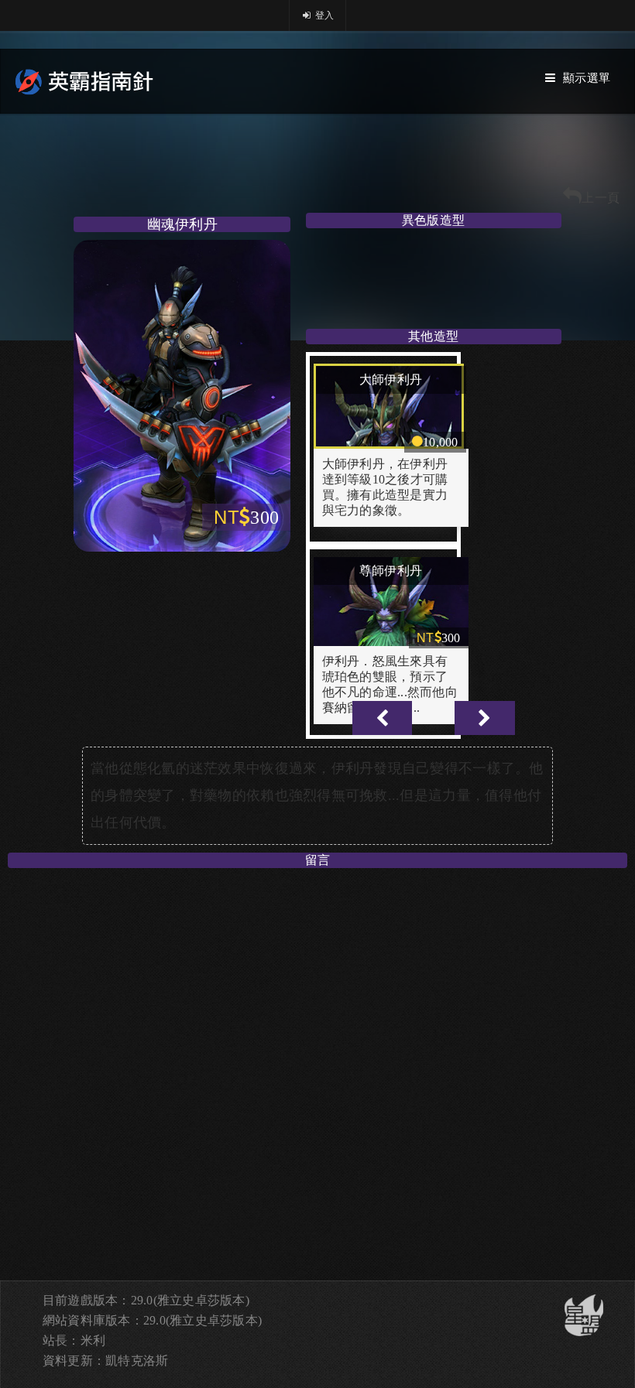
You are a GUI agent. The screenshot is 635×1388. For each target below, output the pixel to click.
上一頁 (601, 197)
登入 (324, 15)
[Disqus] (317, 1069)
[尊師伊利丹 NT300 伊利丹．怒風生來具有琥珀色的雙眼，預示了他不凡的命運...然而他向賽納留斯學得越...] (391, 555)
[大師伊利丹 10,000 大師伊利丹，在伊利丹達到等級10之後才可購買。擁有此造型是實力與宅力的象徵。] (391, 361)
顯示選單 (586, 78)
